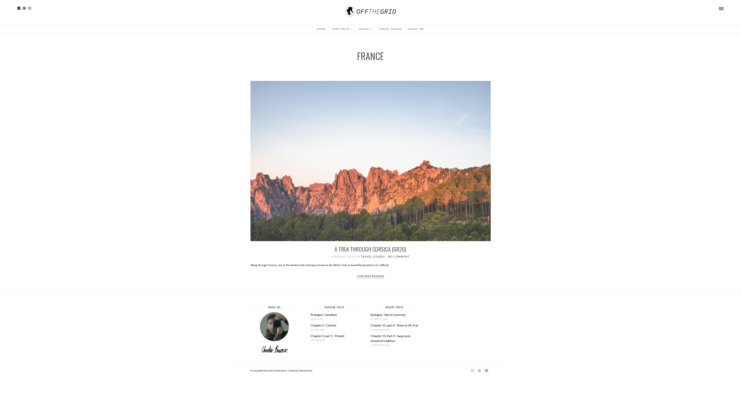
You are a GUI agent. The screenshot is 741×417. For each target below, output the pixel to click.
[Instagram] (29, 8)
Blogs (364, 28)
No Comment (399, 256)
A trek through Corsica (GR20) (370, 249)
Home (321, 28)
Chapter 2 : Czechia (323, 325)
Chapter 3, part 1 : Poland (327, 336)
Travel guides (390, 28)
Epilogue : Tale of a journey (387, 314)
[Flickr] (18, 8)
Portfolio (340, 28)
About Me (416, 28)
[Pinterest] (24, 8)
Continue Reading (370, 276)
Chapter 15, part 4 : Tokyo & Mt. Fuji (394, 325)
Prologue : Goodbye (323, 314)
